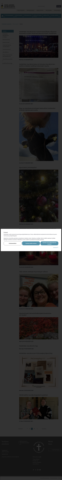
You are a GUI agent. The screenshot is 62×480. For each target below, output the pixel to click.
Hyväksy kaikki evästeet (31, 243)
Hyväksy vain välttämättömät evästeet (49, 243)
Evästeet (55, 247)
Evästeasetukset (12, 243)
